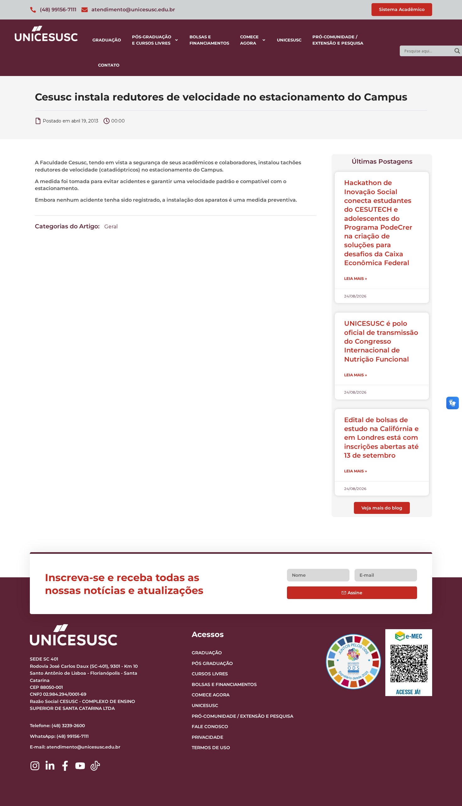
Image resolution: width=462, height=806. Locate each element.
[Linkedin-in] (50, 766)
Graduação (106, 39)
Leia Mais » (355, 278)
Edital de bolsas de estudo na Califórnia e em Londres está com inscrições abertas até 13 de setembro (381, 437)
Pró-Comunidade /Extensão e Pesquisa (337, 40)
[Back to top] (445, 763)
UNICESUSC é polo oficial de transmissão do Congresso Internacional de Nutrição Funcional (381, 341)
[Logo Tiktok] (95, 766)
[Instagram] (35, 766)
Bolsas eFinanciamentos (209, 40)
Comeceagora (249, 40)
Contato (108, 65)
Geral (111, 227)
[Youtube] (80, 766)
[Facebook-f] (65, 766)
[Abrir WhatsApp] (446, 790)
